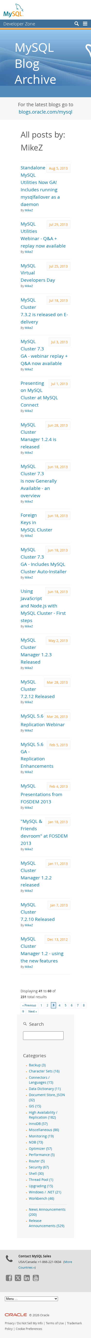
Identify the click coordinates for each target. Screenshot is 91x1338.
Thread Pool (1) (41, 1179)
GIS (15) (35, 1106)
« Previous (29, 1005)
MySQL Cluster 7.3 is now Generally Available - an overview (39, 480)
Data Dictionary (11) (45, 1089)
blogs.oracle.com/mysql (45, 111)
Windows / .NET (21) (45, 1192)
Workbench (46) (41, 1198)
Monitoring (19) (41, 1136)
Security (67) (39, 1167)
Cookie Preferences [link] (29, 1329)
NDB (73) (36, 1142)
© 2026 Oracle (39, 1315)
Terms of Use (55, 1323)
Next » (32, 1011)
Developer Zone (19, 24)
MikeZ (29, 210)
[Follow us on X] (18, 1280)
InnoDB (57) (38, 1124)
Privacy (10, 1323)
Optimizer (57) (40, 1148)
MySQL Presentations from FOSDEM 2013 (41, 794)
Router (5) (37, 1161)
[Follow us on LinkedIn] (27, 1280)
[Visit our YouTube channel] (36, 1280)
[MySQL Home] (14, 10)
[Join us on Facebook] (9, 1280)
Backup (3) (37, 1065)
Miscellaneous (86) (44, 1130)
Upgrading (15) (41, 1186)
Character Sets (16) (44, 1071)
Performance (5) (42, 1155)
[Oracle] (16, 1315)
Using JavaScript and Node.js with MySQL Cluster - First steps (43, 605)
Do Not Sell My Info (30, 1323)
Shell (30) (36, 1173)
